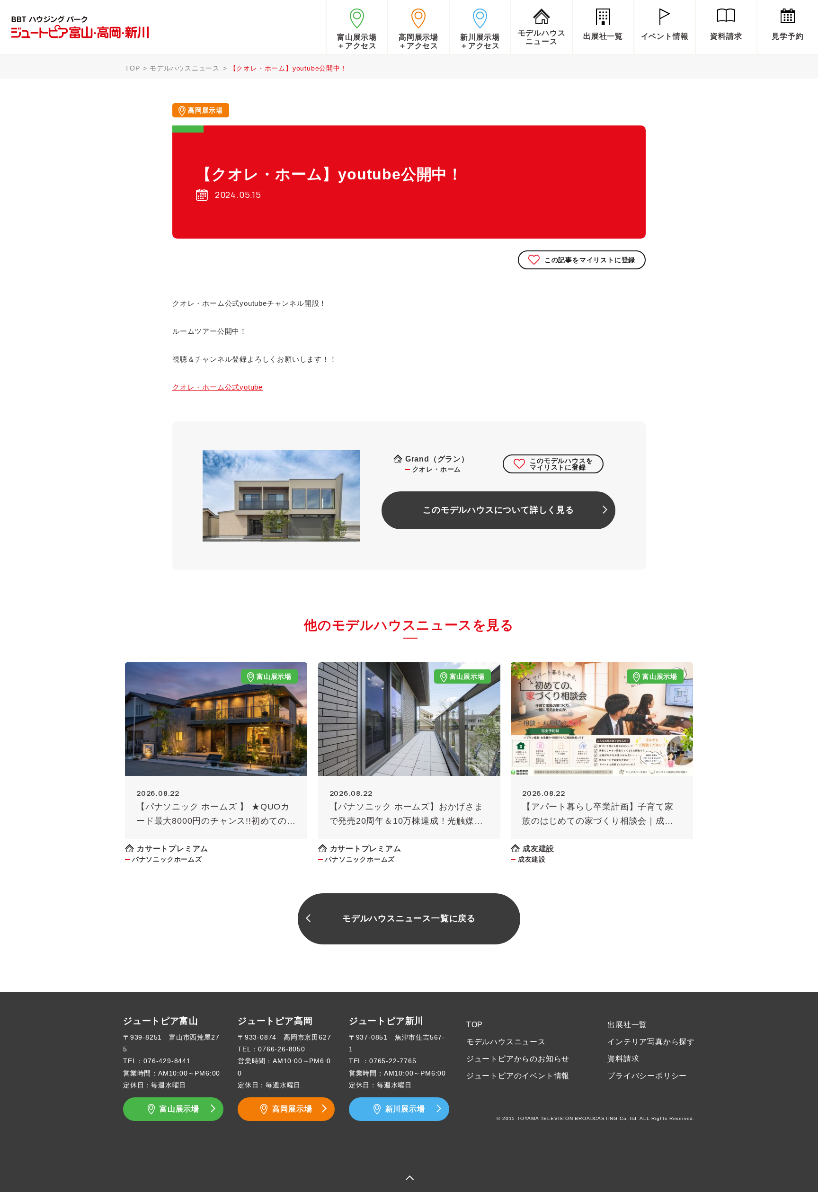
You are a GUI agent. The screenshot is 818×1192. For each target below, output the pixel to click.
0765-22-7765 (393, 1061)
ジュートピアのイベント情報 (517, 1076)
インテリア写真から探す (651, 1042)
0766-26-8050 (281, 1049)
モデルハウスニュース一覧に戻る (409, 918)
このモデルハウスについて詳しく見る (498, 510)
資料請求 (623, 1059)
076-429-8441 (167, 1061)
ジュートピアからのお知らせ (517, 1059)
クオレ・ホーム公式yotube (217, 387)
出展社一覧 (627, 1025)
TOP (132, 68)
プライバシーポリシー (647, 1076)
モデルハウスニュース (185, 68)
